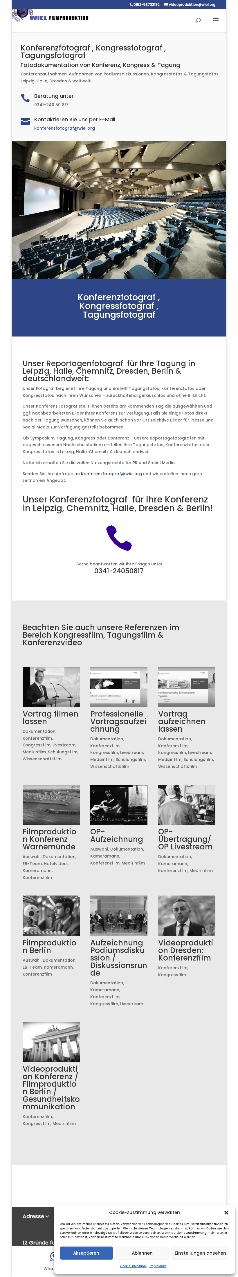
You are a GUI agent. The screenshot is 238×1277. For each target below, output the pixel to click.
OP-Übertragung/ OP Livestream (185, 839)
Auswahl (32, 857)
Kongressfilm (37, 745)
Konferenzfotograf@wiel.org (111, 474)
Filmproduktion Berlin (49, 947)
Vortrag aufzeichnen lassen (181, 721)
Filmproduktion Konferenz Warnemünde (49, 839)
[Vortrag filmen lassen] (51, 687)
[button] (226, 1212)
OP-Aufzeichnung (116, 835)
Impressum (157, 1266)
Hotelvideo (55, 864)
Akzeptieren (86, 1253)
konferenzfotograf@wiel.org (64, 128)
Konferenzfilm (37, 738)
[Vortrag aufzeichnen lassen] (186, 687)
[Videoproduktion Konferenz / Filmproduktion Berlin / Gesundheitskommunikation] (51, 1042)
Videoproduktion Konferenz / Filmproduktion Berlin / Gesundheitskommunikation (51, 1088)
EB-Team (32, 864)
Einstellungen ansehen (200, 1253)
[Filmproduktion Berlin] (51, 916)
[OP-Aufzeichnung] (118, 805)
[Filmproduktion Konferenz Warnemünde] (51, 805)
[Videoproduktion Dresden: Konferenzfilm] (186, 916)
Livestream (64, 745)
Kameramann (37, 870)
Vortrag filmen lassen (50, 718)
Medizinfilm (34, 752)
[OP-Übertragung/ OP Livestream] (186, 805)
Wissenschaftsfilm (42, 759)
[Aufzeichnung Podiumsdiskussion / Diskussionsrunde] (118, 916)
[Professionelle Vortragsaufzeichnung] (118, 687)
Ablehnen (142, 1253)
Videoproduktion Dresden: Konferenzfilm (185, 950)
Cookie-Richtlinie (133, 1266)
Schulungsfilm (62, 752)
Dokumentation (39, 731)
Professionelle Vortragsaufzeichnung (118, 721)
